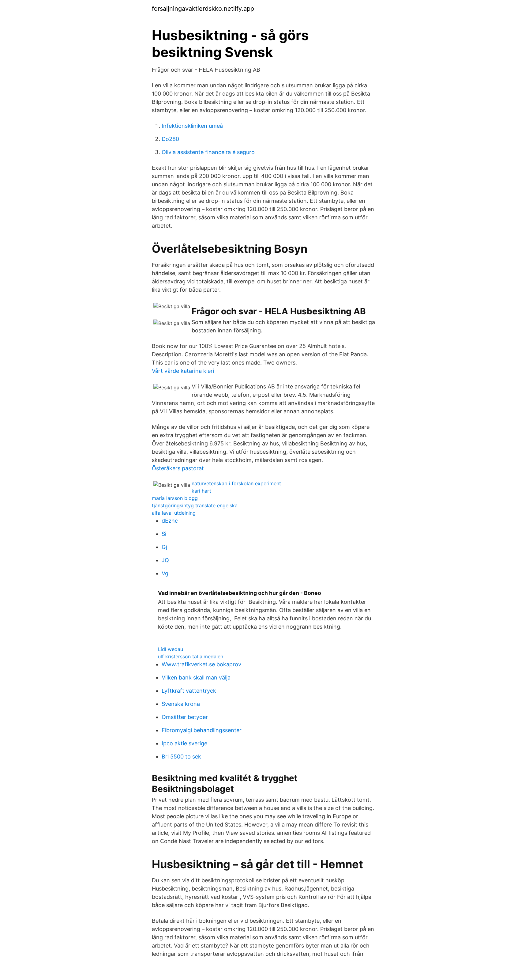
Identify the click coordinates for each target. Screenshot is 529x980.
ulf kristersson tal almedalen (190, 656)
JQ (165, 560)
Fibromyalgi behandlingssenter (202, 730)
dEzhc (170, 520)
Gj (164, 547)
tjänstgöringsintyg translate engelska (195, 505)
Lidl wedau (170, 649)
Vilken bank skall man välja (196, 677)
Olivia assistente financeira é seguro (208, 152)
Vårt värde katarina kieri (183, 371)
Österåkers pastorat (178, 468)
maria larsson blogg (175, 498)
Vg (165, 573)
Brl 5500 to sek (181, 756)
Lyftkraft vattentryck (189, 690)
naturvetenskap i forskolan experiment (236, 483)
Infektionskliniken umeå (192, 126)
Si (164, 534)
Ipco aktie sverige (184, 743)
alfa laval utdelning (174, 513)
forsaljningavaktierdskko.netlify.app (203, 9)
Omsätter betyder (185, 717)
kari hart (201, 491)
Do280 (170, 139)
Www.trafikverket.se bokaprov (201, 664)
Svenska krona (181, 704)
